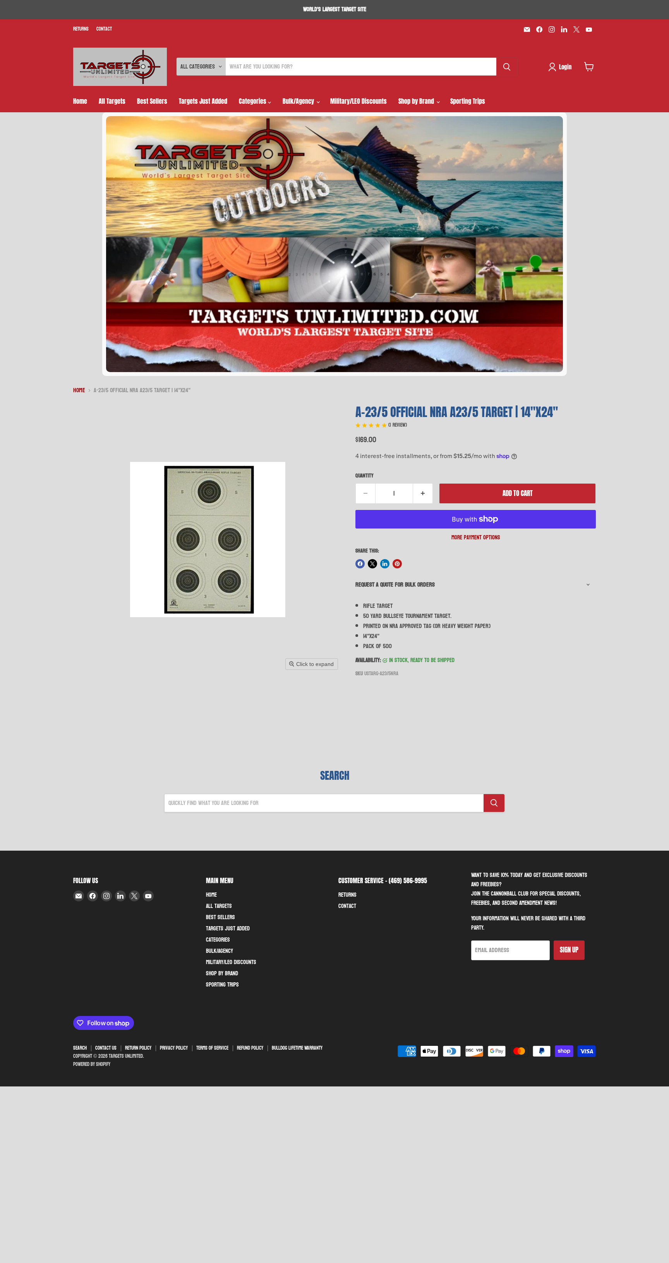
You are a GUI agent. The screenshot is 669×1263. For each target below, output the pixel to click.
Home (80, 101)
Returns (81, 29)
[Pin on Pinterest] (397, 563)
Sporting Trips (467, 101)
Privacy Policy (174, 1048)
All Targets (112, 101)
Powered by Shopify (91, 1064)
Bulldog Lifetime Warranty (297, 1048)
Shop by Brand (417, 101)
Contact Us (106, 1048)
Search (80, 1048)
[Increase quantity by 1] (423, 493)
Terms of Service (212, 1048)
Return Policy (138, 1048)
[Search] (506, 67)
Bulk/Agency (299, 101)
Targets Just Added (203, 101)
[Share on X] (372, 563)
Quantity (364, 476)
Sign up (569, 950)
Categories (253, 101)
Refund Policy (250, 1048)
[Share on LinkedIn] (384, 563)
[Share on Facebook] (360, 563)
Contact (104, 29)
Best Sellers (152, 101)
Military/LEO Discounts (358, 101)
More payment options (475, 537)
